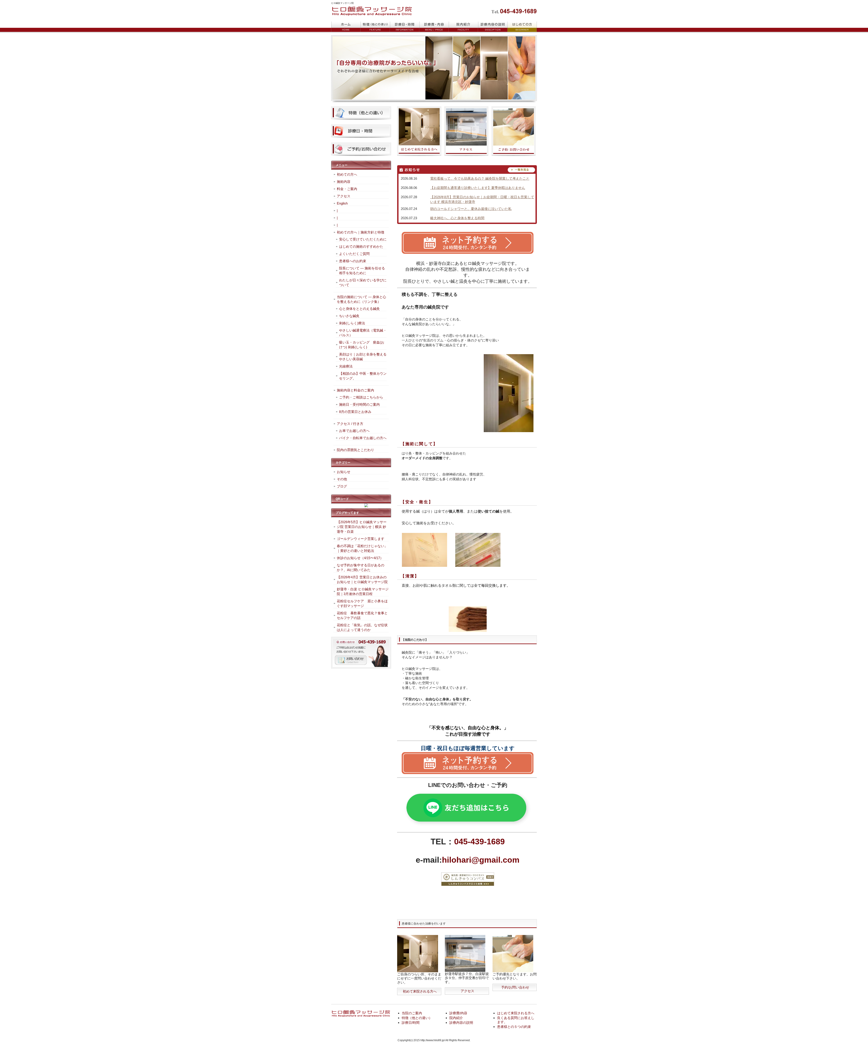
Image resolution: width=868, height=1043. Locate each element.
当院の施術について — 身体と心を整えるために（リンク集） (361, 299)
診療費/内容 (458, 1013)
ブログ (342, 486)
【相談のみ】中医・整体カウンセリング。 (363, 376)
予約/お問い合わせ (515, 987)
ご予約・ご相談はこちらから (361, 397)
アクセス (467, 991)
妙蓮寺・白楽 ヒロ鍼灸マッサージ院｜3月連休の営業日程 (363, 591)
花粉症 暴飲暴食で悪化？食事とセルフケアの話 (362, 615)
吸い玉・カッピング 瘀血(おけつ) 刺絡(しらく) (361, 344)
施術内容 (343, 182)
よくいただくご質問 (354, 254)
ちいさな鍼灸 (349, 316)
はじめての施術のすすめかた (361, 246)
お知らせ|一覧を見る (467, 170)
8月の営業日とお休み (355, 412)
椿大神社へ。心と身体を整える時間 (457, 218)
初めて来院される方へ (420, 991)
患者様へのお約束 (352, 261)
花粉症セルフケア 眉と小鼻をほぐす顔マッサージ (362, 603)
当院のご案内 (412, 1013)
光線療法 (346, 366)
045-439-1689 (479, 841)
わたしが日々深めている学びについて (363, 282)
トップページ (346, 26)
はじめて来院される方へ (515, 1013)
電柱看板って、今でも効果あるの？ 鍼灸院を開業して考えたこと (479, 178)
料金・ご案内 (347, 189)
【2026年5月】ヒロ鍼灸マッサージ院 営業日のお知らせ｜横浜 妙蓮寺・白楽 (362, 526)
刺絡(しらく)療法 (352, 323)
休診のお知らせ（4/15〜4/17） (360, 558)
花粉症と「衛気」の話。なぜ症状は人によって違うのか (362, 627)
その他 (342, 479)
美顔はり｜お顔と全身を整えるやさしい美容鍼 (363, 356)
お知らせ (343, 472)
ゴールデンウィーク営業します (360, 539)
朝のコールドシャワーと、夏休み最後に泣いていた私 (471, 209)
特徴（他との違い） (417, 1018)
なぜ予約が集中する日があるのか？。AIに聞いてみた (360, 567)
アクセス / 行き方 (350, 424)
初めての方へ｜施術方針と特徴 (360, 232)
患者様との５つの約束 (514, 1027)
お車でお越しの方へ (354, 431)
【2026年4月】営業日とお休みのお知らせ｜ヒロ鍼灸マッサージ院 (362, 579)
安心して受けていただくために (363, 239)
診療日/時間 (411, 1022)
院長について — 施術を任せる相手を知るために (362, 270)
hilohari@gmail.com (480, 859)
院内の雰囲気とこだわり (355, 450)
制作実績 (434, 26)
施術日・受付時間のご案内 (359, 404)
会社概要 (522, 26)
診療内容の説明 (461, 1022)
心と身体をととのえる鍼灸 (359, 309)
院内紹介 (456, 1018)
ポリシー (492, 26)
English (342, 203)
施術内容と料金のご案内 (355, 390)
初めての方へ (347, 174)
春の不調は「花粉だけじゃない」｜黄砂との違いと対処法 (362, 548)
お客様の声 (463, 26)
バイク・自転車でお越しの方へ (363, 438)
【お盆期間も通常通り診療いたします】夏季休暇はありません (477, 188)
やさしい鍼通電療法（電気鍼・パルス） (363, 332)
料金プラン (375, 26)
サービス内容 (404, 26)
